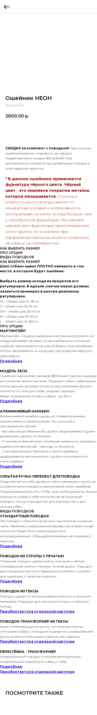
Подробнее (11, 361)
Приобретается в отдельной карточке (37, 611)
